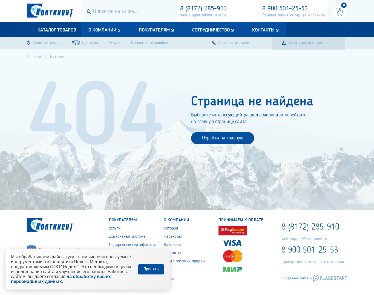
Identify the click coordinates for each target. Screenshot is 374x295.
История (171, 228)
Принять (151, 269)
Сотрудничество (211, 30)
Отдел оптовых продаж (184, 261)
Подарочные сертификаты (132, 245)
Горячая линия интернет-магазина (293, 15)
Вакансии (172, 245)
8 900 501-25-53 (285, 8)
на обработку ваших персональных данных (61, 279)
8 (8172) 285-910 (203, 8)
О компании (102, 30)
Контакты (263, 30)
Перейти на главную (222, 138)
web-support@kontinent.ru (203, 15)
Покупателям (154, 30)
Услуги (114, 228)
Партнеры (173, 236)
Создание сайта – (298, 278)
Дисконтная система (127, 236)
